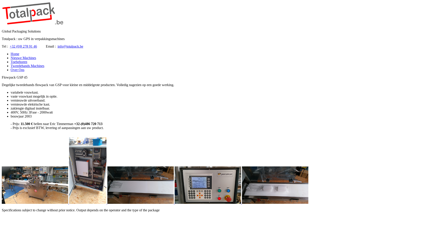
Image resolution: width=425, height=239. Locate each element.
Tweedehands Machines (27, 66)
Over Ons (17, 70)
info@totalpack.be (70, 46)
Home (15, 54)
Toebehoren (19, 62)
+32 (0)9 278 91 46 (23, 46)
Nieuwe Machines (23, 58)
